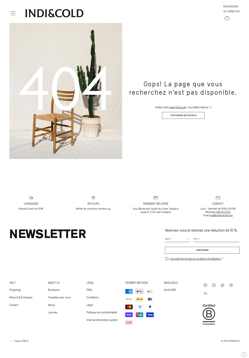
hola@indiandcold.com (221, 215)
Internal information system (102, 320)
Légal (90, 305)
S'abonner (202, 250)
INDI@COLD (234, 340)
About (51, 305)
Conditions (93, 297)
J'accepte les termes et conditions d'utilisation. (195, 258)
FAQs (89, 289)
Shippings (15, 289)
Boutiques (54, 289)
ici (109, 208)
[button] (13, 13)
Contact (13, 305)
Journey (53, 312)
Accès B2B (170, 289)
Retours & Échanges (20, 297)
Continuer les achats (183, 115)
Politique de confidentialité (102, 312)
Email (196, 238)
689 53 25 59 (223, 211)
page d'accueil (177, 107)
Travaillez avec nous (59, 297)
